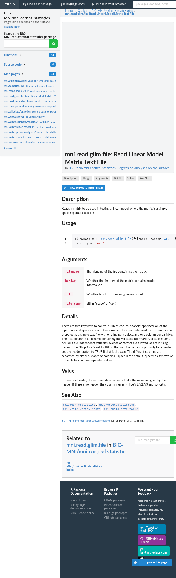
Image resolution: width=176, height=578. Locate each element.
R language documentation (80, 507)
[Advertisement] (142, 86)
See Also (144, 178)
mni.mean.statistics (79, 404)
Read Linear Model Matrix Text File (34, 96)
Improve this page (155, 562)
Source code (13, 64)
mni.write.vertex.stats (81, 409)
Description (70, 178)
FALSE (166, 238)
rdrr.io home (78, 500)
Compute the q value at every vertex (35, 86)
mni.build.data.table (121, 409)
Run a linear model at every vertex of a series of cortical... (48, 137)
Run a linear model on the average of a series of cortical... (47, 91)
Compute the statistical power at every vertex (44, 132)
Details (118, 178)
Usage (86, 178)
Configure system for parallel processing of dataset (43, 106)
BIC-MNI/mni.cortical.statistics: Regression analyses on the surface (119, 168)
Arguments (102, 178)
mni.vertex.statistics (117, 404)
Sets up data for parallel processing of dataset (43, 111)
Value (130, 178)
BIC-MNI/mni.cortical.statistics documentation (86, 421)
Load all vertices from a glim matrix (35, 81)
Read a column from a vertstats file (38, 101)
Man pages (12, 74)
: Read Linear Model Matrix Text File (99, 13)
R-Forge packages (115, 513)
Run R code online (82, 513)
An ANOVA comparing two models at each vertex (48, 122)
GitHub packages (115, 517)
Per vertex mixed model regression (37, 127)
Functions (11, 55)
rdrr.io (9, 4)
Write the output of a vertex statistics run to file (43, 142)
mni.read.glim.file (116, 238)
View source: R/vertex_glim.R (86, 188)
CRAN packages (114, 500)
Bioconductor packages (113, 507)
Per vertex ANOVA (24, 117)
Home (69, 10)
